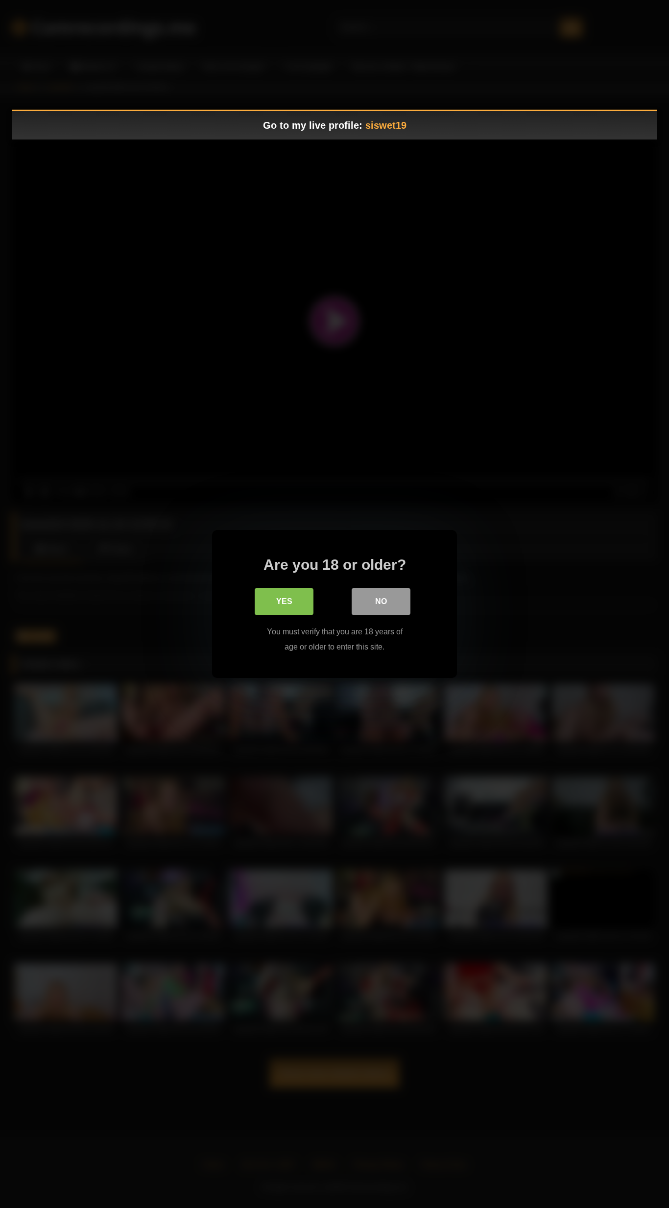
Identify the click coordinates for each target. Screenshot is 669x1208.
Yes (284, 601)
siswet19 (385, 125)
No (381, 601)
